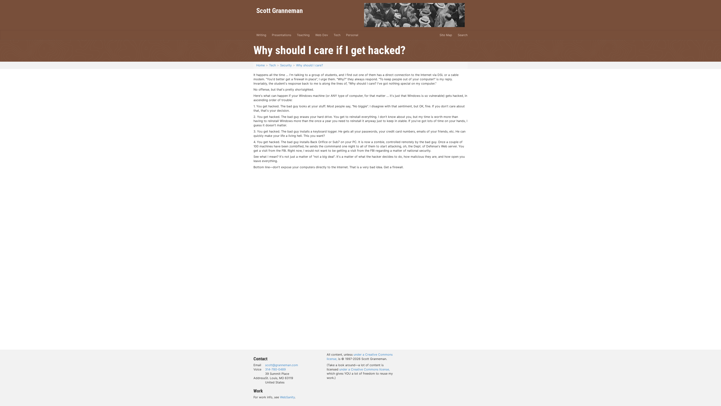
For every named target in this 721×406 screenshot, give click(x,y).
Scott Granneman (279, 10)
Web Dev (321, 35)
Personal (352, 35)
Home (260, 65)
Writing (261, 35)
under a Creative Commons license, (364, 369)
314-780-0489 (275, 369)
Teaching (303, 35)
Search (463, 35)
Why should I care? (309, 65)
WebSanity (287, 397)
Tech (337, 35)
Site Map (446, 35)
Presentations (281, 35)
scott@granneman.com (281, 365)
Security (286, 65)
